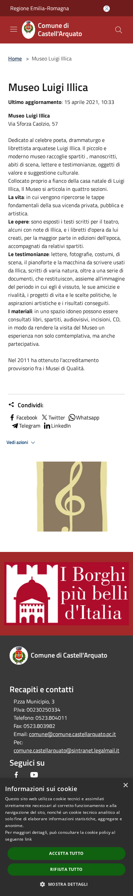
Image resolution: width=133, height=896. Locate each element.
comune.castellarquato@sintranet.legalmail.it (66, 750)
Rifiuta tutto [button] (66, 869)
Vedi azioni (17, 442)
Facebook (27, 417)
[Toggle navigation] (14, 29)
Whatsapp (87, 417)
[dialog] (66, 837)
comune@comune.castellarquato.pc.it (72, 734)
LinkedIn (61, 426)
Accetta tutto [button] (66, 853)
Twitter (56, 417)
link (28, 839)
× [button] (125, 785)
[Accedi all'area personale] (106, 9)
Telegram (29, 426)
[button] (66, 884)
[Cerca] (119, 30)
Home (15, 58)
